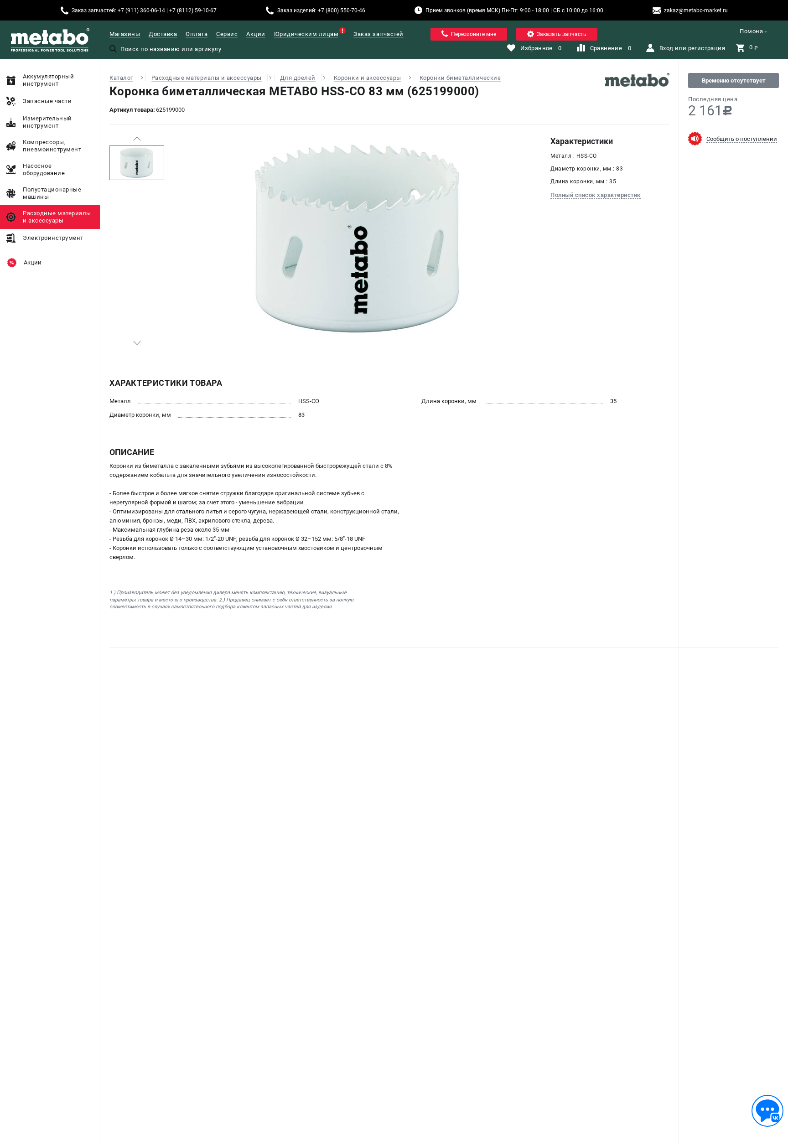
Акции (255, 34)
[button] (136, 138)
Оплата (196, 34)
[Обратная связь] (767, 1111)
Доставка (163, 34)
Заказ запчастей (378, 34)
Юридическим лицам (306, 34)
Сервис (227, 34)
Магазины (124, 34)
